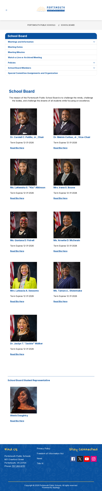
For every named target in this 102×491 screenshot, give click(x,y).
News (39, 458)
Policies (12, 62)
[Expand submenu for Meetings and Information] (94, 41)
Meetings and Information (21, 42)
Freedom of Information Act (50, 453)
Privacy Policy (43, 448)
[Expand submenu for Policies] (94, 62)
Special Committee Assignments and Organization (33, 73)
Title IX (40, 463)
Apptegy (56, 487)
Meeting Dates (15, 47)
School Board (68, 25)
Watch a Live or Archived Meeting (25, 57)
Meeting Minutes (16, 52)
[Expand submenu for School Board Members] (94, 67)
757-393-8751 (18, 466)
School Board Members (19, 68)
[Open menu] (6, 10)
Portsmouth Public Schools (41, 25)
